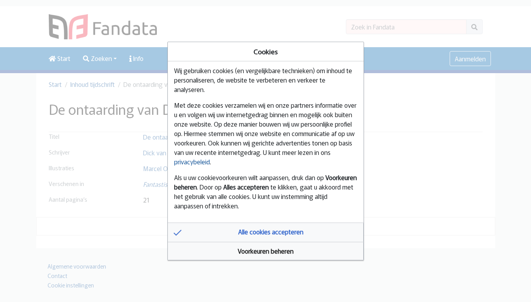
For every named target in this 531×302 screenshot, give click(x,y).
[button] (266, 232)
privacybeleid (192, 161)
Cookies (266, 51)
